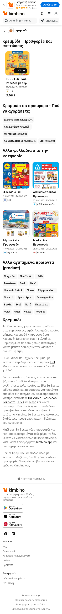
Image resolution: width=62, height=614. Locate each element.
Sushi (23, 283)
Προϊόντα (8, 564)
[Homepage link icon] (19, 478)
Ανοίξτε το (50, 4)
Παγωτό (8, 297)
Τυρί (18, 304)
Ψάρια (27, 311)
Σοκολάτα (10, 283)
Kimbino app (44, 442)
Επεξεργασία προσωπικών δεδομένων (31, 609)
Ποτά (28, 304)
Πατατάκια (41, 304)
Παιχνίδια (10, 276)
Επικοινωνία (9, 551)
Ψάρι (17, 311)
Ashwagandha (45, 297)
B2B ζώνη (8, 583)
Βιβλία (8, 304)
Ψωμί (7, 311)
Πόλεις (6, 560)
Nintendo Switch (13, 290)
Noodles (40, 311)
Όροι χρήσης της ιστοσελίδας (31, 604)
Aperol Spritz (25, 297)
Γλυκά (30, 290)
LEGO (40, 276)
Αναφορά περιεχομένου (16, 555)
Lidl (52, 362)
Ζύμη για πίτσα (46, 290)
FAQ (5, 546)
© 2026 (31, 595)
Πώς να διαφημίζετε (14, 578)
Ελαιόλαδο (26, 276)
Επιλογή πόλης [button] (52, 20)
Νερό (33, 283)
